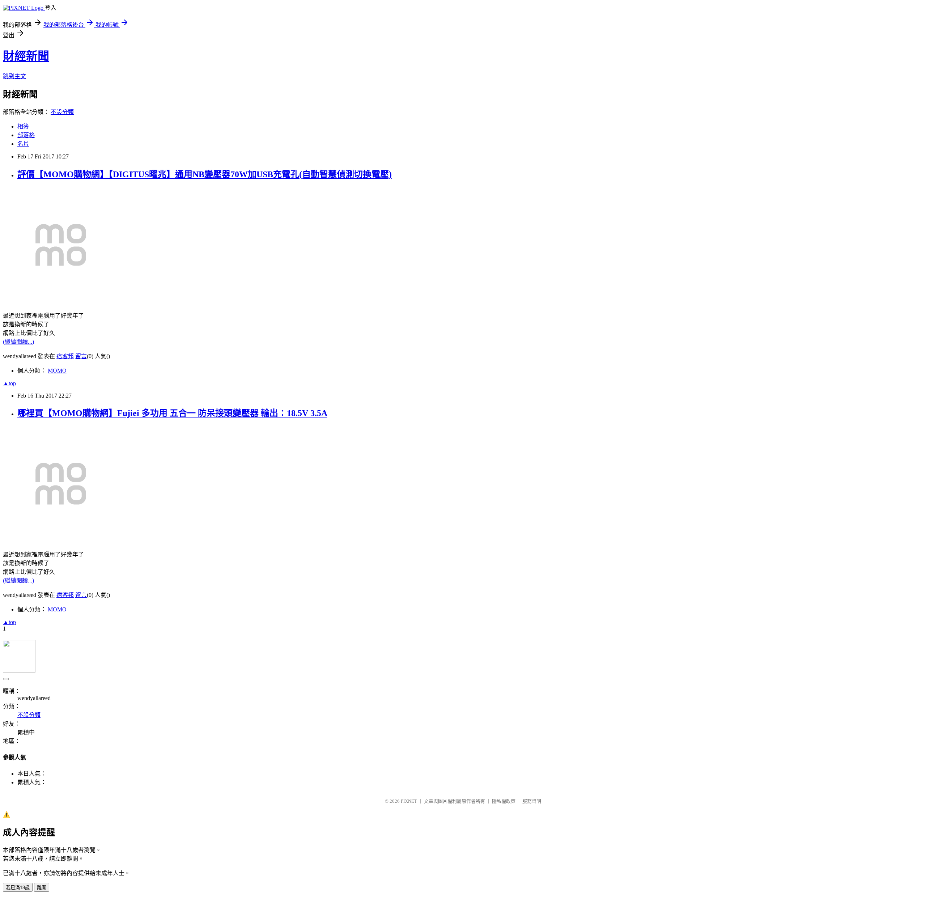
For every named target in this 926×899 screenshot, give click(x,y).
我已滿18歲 (18, 887)
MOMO (57, 371)
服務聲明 (531, 801)
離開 (41, 887)
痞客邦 (65, 356)
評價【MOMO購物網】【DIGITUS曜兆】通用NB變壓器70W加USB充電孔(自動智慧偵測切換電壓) (204, 174)
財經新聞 (26, 56)
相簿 (23, 126)
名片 (23, 144)
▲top (9, 383)
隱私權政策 (503, 801)
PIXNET (409, 801)
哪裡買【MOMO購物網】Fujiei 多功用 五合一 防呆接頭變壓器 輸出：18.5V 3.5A (172, 413)
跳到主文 (14, 76)
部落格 (26, 135)
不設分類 (62, 112)
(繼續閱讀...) (18, 342)
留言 (81, 356)
